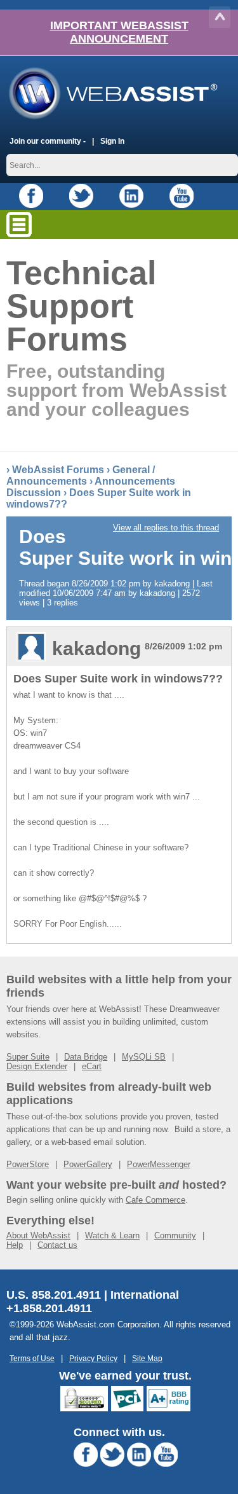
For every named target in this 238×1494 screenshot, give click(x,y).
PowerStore (27, 1164)
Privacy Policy (93, 1358)
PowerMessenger (158, 1164)
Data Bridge (85, 1057)
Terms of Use (32, 1358)
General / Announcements (80, 475)
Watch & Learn (112, 1235)
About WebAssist (38, 1235)
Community (175, 1235)
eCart (92, 1066)
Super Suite (28, 1057)
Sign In (112, 141)
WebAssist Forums (58, 469)
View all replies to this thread (166, 527)
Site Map (147, 1358)
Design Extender (36, 1066)
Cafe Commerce (155, 1200)
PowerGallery (87, 1164)
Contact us (57, 1245)
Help (14, 1245)
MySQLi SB (144, 1057)
